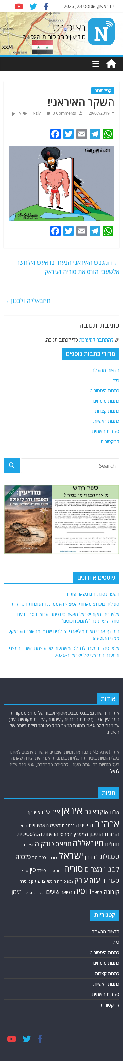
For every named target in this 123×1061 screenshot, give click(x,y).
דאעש (55, 825)
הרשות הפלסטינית (37, 834)
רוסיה (82, 890)
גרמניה (68, 825)
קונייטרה (26, 881)
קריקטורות (102, 90)
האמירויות (39, 825)
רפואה (66, 892)
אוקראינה (96, 811)
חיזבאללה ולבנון (27, 301)
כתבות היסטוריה (104, 390)
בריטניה (85, 825)
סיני (25, 870)
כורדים (52, 857)
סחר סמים (55, 870)
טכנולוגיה (106, 856)
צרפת (40, 880)
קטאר (97, 892)
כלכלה (23, 857)
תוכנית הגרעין (34, 892)
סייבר (41, 870)
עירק (81, 880)
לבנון (111, 869)
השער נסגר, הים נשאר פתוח (93, 594)
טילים (28, 845)
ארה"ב (107, 823)
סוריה (73, 868)
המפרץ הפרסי (74, 834)
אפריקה (33, 812)
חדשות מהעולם (105, 370)
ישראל (70, 855)
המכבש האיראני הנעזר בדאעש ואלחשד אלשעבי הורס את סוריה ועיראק (67, 267)
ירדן (88, 857)
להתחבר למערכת (96, 339)
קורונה (111, 891)
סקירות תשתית (105, 431)
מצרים (93, 869)
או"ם (114, 811)
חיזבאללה (88, 843)
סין (33, 869)
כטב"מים (39, 857)
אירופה (51, 811)
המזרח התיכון (104, 834)
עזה (94, 880)
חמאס (63, 843)
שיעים (52, 891)
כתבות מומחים (106, 401)
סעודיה (110, 880)
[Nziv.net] (111, 64)
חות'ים (112, 844)
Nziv (37, 113)
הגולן (23, 826)
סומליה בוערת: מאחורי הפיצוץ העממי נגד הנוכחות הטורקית (65, 604)
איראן (16, 113)
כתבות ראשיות (106, 421)
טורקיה (44, 843)
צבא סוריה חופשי (60, 881)
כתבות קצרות (107, 411)
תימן (16, 891)
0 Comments (64, 113)
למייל (114, 771)
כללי (115, 380)
